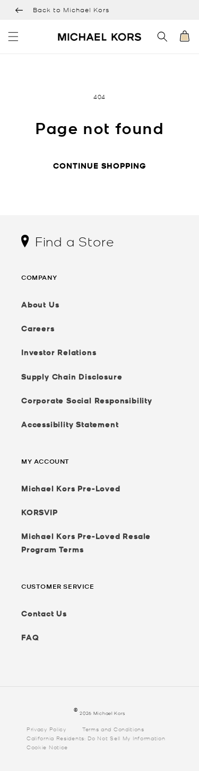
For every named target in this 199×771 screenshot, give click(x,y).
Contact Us (44, 613)
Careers (38, 328)
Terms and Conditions (113, 728)
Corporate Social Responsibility (86, 400)
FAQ (30, 637)
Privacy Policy (46, 728)
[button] (13, 36)
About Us (40, 304)
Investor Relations (58, 352)
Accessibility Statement (69, 424)
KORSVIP (39, 512)
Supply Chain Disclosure (71, 376)
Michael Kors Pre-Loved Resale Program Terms (86, 542)
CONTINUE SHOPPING (99, 166)
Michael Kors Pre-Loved (70, 488)
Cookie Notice (47, 746)
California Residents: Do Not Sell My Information (96, 737)
